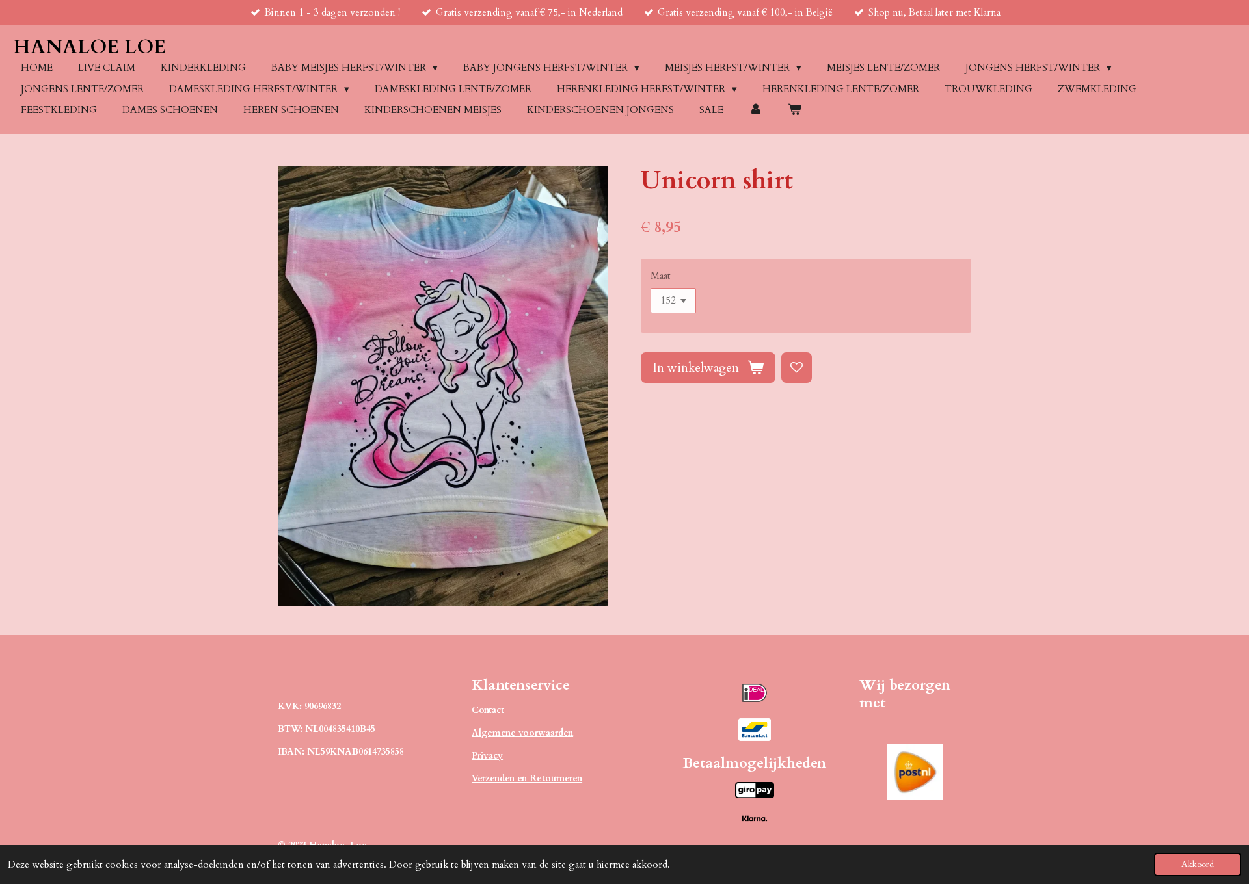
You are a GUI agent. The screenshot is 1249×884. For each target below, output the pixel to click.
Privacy (487, 755)
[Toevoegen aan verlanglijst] (796, 367)
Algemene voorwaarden (522, 733)
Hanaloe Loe (89, 47)
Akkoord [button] (1197, 864)
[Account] (755, 110)
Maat (661, 275)
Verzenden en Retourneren (527, 778)
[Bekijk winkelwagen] (794, 110)
